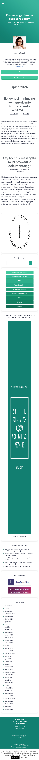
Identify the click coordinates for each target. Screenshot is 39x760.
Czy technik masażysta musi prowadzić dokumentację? (19, 162)
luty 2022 (7, 664)
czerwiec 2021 (9, 682)
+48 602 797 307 (19, 77)
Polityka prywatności (19, 744)
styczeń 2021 (8, 690)
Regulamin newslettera (19, 748)
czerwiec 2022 (9, 661)
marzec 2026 (8, 606)
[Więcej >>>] (19, 66)
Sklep (19, 71)
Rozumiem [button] (15, 757)
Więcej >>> (24, 757)
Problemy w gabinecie (19, 289)
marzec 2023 (8, 645)
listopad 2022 (9, 651)
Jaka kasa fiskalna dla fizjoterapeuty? (19, 566)
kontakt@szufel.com (21, 737)
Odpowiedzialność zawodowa (19, 276)
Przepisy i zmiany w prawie (19, 293)
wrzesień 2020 (9, 701)
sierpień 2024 (9, 619)
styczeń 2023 (8, 648)
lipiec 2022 (8, 659)
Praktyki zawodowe (19, 285)
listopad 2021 (9, 669)
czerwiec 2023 (9, 640)
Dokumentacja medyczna (19, 272)
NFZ (19, 281)
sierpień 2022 (9, 656)
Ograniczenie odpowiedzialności (19, 746)
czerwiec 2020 (9, 709)
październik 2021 (10, 672)
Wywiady (19, 306)
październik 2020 (10, 698)
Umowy (19, 302)
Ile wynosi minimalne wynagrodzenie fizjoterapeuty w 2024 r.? (19, 104)
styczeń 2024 (8, 629)
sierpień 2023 (9, 637)
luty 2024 (7, 627)
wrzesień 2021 (9, 675)
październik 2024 (10, 614)
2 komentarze (19, 116)
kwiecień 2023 (9, 643)
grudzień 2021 (9, 667)
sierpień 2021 (9, 677)
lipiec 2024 (8, 621)
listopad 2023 (9, 635)
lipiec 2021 (8, 680)
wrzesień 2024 (9, 616)
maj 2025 (7, 608)
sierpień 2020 (9, 704)
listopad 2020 (9, 696)
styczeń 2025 (8, 611)
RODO (19, 298)
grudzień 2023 (9, 632)
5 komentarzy (19, 171)
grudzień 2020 (9, 693)
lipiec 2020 (8, 706)
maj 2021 (7, 685)
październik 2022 (10, 653)
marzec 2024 (8, 624)
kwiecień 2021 (9, 688)
